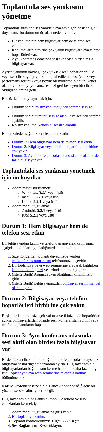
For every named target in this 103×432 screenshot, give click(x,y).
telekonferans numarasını (31, 261)
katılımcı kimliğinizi (27, 270)
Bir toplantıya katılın (28, 416)
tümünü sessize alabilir (53, 116)
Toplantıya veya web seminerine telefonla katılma (48, 373)
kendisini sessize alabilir (57, 125)
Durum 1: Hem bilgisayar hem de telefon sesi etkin (52, 142)
